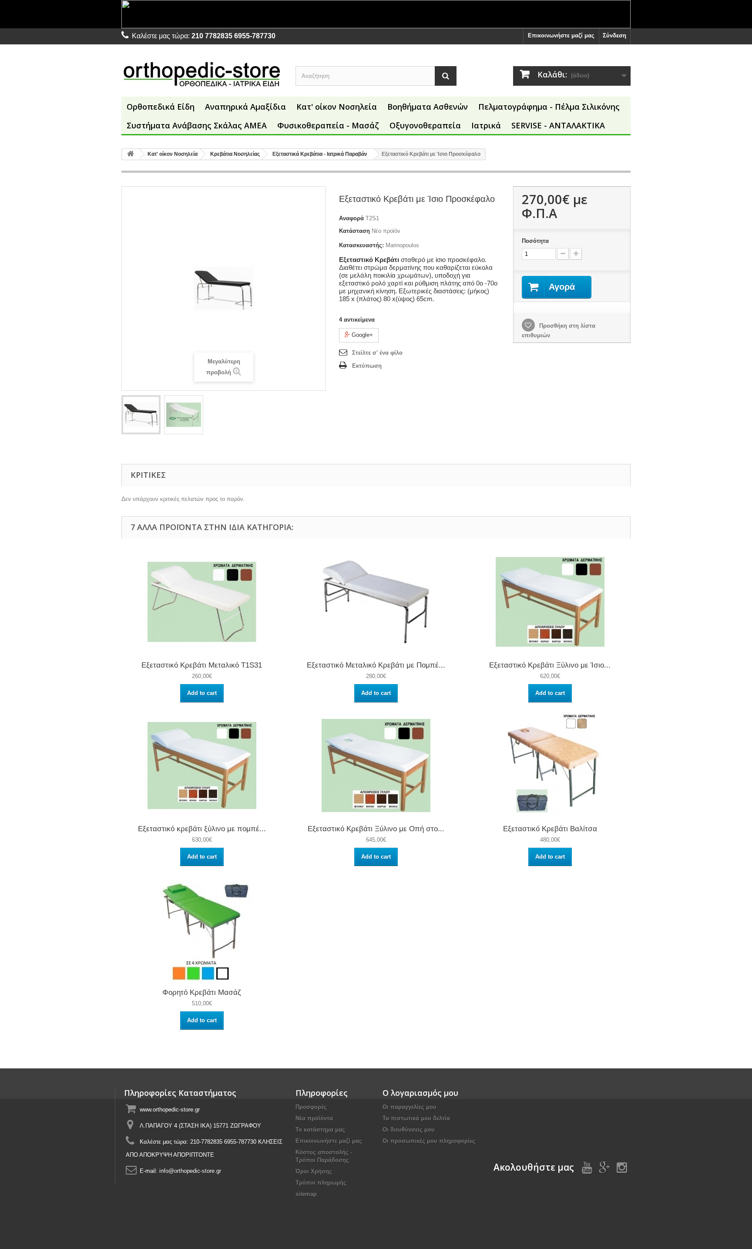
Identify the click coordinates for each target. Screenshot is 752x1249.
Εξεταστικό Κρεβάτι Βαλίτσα (550, 829)
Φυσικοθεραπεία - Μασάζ (328, 125)
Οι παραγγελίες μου (409, 1107)
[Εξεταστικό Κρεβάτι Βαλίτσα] (550, 765)
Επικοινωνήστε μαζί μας (561, 35)
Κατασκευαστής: (361, 245)
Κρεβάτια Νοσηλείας (235, 154)
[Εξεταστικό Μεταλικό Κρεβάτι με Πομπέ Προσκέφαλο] (376, 601)
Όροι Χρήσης (313, 1171)
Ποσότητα (535, 241)
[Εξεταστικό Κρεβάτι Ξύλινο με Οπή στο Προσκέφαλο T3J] (376, 765)
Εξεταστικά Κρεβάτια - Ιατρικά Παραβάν (319, 154)
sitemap (306, 1194)
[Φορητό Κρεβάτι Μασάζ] (202, 929)
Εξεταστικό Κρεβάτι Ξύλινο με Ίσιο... (550, 665)
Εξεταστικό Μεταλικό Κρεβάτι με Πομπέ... (376, 665)
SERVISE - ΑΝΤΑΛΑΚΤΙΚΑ (558, 125)
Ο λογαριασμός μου (420, 1093)
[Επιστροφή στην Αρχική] (130, 154)
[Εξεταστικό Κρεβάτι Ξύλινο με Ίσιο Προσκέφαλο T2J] (550, 601)
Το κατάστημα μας (320, 1129)
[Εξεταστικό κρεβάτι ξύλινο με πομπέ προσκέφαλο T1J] (202, 765)
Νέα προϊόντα (314, 1118)
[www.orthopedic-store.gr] (201, 74)
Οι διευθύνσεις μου (409, 1129)
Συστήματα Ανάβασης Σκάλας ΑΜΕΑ (197, 125)
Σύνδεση (614, 35)
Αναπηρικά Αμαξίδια (245, 106)
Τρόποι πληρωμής (320, 1182)
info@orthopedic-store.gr (190, 1171)
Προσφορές (311, 1107)
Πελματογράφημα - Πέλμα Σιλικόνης (549, 106)
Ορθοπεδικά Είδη (161, 106)
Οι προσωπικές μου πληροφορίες (429, 1141)
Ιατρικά (486, 125)
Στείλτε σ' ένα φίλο (377, 352)
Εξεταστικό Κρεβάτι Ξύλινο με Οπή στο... (376, 829)
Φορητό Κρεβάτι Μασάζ (201, 992)
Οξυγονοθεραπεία (425, 125)
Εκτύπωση (367, 366)
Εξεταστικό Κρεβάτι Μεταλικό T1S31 (201, 665)
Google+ (361, 335)
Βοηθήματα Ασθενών (427, 106)
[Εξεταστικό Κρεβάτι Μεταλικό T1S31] (202, 601)
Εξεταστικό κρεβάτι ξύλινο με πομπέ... (202, 829)
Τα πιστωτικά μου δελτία (416, 1118)
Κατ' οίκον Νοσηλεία (336, 106)
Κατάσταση (354, 231)
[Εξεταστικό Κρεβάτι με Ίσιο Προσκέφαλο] (141, 415)
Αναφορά (351, 218)
